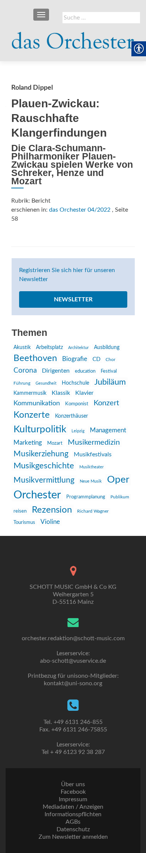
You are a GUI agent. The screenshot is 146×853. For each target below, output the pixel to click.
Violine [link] (50, 522)
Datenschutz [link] (73, 829)
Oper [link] (118, 479)
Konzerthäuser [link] (71, 416)
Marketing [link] (27, 442)
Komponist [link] (76, 404)
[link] (73, 37)
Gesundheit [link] (46, 383)
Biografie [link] (74, 359)
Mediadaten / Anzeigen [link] (73, 807)
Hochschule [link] (75, 383)
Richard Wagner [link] (93, 511)
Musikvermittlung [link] (43, 480)
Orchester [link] (37, 495)
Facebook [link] (73, 792)
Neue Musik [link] (91, 481)
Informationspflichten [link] (73, 814)
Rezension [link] (52, 510)
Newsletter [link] (73, 299)
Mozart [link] (55, 443)
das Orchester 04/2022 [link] (79, 210)
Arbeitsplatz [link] (49, 347)
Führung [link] (21, 383)
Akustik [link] (22, 347)
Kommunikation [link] (36, 403)
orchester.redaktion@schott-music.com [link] (73, 638)
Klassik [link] (61, 393)
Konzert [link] (106, 403)
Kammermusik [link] (29, 393)
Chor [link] (110, 360)
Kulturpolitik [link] (39, 429)
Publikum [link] (119, 497)
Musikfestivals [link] (93, 454)
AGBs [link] (73, 822)
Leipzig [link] (78, 431)
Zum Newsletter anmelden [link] (73, 837)
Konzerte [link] (31, 415)
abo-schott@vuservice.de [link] (73, 661)
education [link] (85, 371)
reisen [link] (20, 511)
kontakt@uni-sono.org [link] (73, 683)
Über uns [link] (73, 784)
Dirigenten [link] (56, 371)
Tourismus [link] (24, 522)
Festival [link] (109, 371)
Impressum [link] (73, 799)
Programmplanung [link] (85, 497)
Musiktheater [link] (91, 467)
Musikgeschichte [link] (43, 466)
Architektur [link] (78, 348)
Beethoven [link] (35, 358)
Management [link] (108, 430)
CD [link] (96, 359)
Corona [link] (25, 370)
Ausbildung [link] (106, 347)
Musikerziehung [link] (41, 454)
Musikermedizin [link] (94, 442)
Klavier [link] (84, 393)
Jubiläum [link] (110, 382)
